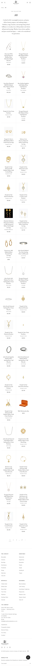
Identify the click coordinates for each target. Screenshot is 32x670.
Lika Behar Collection (24, 589)
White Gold (4, 586)
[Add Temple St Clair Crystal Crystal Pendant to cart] (28, 180)
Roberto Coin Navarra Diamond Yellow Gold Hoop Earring (23, 141)
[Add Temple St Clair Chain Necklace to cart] (14, 96)
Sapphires (21, 559)
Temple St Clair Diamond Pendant (8, 195)
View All (3, 575)
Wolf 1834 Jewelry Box (23, 411)
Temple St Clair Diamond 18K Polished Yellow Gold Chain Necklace (8, 413)
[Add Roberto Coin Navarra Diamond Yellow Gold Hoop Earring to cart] (28, 124)
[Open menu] (2, 2)
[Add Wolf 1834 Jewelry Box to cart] (28, 396)
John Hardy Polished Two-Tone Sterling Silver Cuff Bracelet (23, 252)
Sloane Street (22, 597)
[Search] (4, 2)
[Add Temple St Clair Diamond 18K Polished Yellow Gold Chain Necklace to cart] (14, 396)
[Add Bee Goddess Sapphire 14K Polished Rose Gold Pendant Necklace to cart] (28, 69)
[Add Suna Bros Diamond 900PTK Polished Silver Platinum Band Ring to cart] (14, 69)
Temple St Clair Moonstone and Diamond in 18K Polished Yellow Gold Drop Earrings (23, 498)
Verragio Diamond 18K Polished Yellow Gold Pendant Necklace (23, 56)
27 (22, 540)
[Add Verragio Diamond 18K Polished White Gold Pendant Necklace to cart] (28, 264)
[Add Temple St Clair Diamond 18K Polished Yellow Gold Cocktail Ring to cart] (14, 152)
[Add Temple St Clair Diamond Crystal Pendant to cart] (28, 152)
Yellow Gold (4, 583)
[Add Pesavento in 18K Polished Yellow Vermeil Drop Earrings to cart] (14, 236)
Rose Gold (3, 589)
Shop (2, 7)
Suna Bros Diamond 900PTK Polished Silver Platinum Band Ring (8, 86)
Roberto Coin (22, 594)
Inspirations (4, 624)
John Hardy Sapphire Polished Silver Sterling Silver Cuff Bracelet (8, 359)
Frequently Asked (5, 627)
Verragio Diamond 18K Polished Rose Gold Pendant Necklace (8, 497)
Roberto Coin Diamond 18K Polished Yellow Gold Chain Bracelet (8, 469)
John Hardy (22, 586)
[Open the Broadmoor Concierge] (28, 657)
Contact (3, 635)
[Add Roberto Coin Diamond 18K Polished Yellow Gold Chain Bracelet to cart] (14, 452)
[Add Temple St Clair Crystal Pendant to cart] (14, 509)
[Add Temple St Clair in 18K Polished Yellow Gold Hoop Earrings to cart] (14, 124)
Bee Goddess (22, 583)
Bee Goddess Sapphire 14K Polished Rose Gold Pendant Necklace (23, 86)
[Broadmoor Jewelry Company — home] (4, 642)
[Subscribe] (30, 663)
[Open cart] (30, 2)
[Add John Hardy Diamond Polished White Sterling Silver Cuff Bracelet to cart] (28, 342)
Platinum (3, 594)
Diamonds (21, 557)
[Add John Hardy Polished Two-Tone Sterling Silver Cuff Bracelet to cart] (28, 236)
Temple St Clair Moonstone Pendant (23, 385)
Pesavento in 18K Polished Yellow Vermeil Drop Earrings (8, 253)
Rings (2, 570)
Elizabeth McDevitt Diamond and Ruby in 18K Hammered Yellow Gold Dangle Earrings (9, 224)
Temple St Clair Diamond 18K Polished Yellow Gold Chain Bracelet (23, 469)
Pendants (3, 567)
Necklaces (3, 565)
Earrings (3, 562)
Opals (20, 567)
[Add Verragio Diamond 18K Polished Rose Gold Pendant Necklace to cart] (14, 480)
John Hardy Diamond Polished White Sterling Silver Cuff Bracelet (23, 359)
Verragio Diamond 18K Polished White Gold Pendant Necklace (23, 281)
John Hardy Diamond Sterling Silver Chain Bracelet (8, 307)
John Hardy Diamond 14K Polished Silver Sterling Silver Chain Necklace (8, 441)
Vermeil (3, 599)
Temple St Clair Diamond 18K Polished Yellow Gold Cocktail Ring (8, 169)
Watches (3, 573)
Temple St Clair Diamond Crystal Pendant (23, 168)
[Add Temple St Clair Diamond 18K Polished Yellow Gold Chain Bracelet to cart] (28, 452)
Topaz (20, 573)
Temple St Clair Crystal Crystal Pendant (23, 196)
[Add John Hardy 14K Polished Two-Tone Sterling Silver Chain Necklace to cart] (14, 264)
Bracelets (3, 557)
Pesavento (21, 591)
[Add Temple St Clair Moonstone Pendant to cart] (28, 370)
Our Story (3, 632)
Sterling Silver (4, 597)
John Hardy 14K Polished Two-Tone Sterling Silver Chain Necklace (9, 281)
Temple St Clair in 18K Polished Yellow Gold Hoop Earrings (9, 140)
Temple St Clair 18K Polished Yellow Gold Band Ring (23, 440)
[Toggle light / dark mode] (28, 651)
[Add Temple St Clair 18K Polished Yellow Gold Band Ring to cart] (28, 424)
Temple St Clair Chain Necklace (8, 112)
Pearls (20, 565)
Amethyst (21, 570)
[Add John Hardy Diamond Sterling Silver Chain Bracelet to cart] (14, 291)
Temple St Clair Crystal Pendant (9, 524)
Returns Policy (4, 630)
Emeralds (21, 562)
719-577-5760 (6, 617)
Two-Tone (3, 591)
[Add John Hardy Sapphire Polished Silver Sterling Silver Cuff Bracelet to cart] (14, 342)
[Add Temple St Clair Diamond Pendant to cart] (14, 180)
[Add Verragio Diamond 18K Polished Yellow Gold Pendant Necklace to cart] (28, 39)
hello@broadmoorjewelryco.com (9, 621)
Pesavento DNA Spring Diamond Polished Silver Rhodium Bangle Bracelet (8, 57)
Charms (3, 559)
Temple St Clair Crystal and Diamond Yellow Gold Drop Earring (23, 223)
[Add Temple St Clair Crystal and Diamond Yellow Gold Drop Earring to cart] (28, 206)
